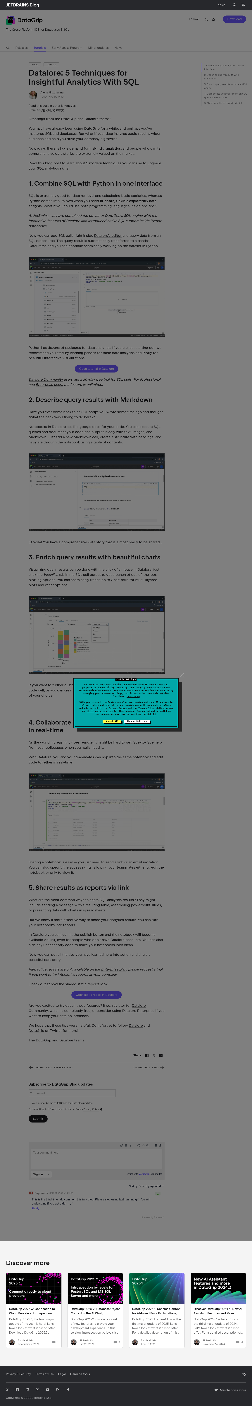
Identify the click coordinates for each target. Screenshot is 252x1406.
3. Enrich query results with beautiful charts (225, 86)
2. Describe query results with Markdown (221, 77)
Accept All (112, 721)
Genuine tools (80, 1374)
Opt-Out (151, 714)
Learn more (133, 696)
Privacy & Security (18, 1374)
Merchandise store (232, 1392)
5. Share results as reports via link (223, 103)
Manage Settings (137, 721)
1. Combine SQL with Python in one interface (224, 67)
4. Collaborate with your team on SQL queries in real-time (225, 95)
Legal (62, 1374)
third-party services (100, 711)
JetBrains (38, 1398)
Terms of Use (146, 708)
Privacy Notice (118, 708)
